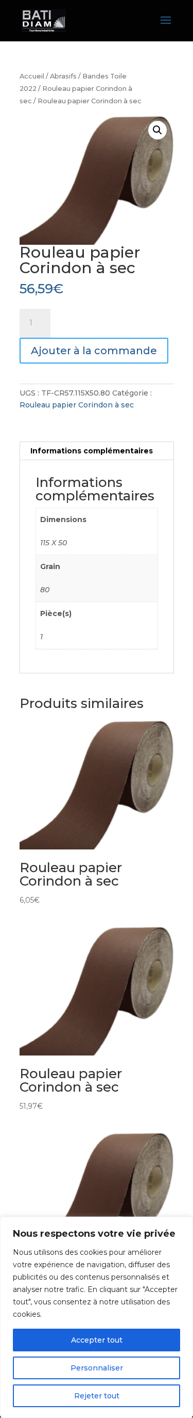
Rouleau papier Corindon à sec (77, 404)
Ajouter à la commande (94, 350)
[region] (96, 1317)
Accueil (32, 76)
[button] (157, 130)
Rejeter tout (96, 1395)
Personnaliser (97, 1368)
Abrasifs (63, 76)
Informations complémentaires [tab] (91, 450)
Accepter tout (96, 1340)
